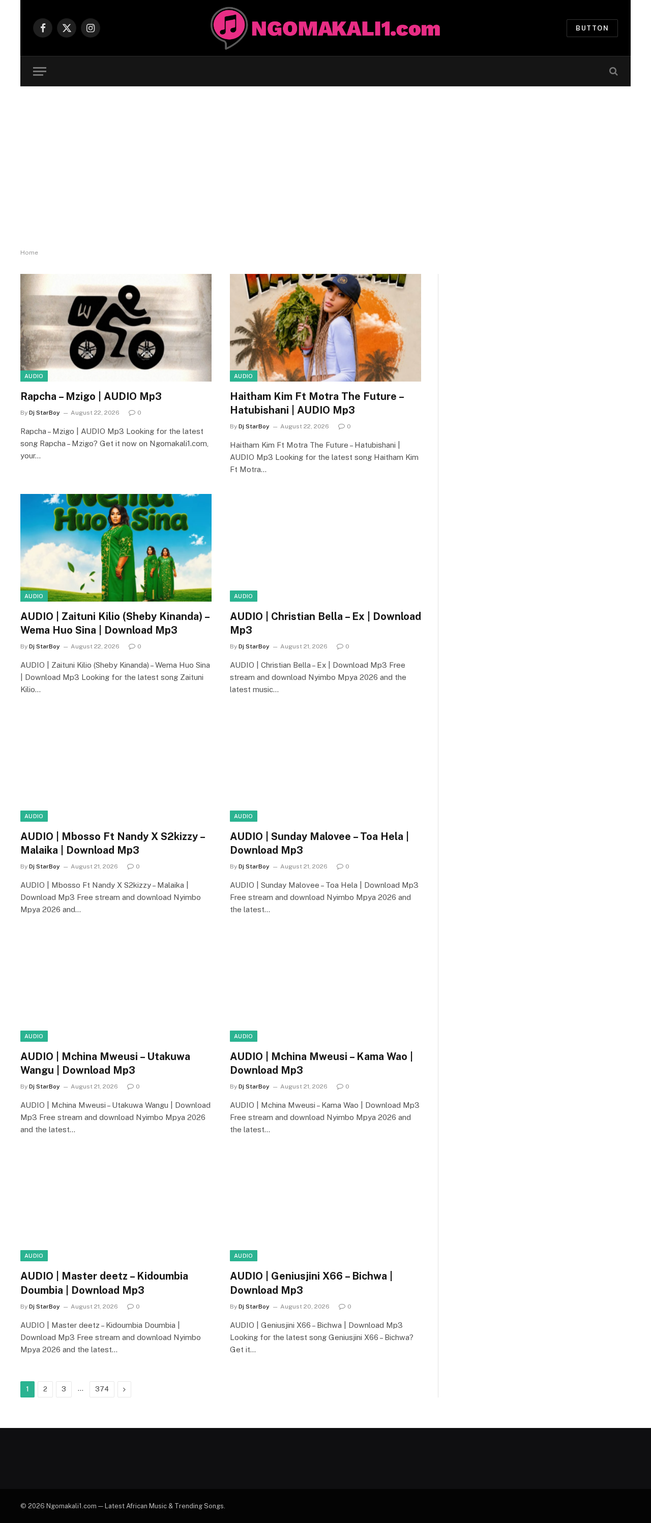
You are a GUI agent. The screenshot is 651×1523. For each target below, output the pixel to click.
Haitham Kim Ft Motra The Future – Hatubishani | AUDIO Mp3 (316, 403)
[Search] (612, 71)
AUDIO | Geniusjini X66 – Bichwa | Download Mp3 (311, 1283)
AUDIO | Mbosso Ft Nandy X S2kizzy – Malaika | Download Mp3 (112, 843)
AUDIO (34, 376)
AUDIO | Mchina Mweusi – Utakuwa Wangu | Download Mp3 (105, 1063)
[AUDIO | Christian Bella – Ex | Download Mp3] (325, 548)
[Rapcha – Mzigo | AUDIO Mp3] (116, 328)
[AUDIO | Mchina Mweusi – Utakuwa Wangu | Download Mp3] (116, 988)
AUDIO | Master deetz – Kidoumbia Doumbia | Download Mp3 (104, 1283)
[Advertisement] (325, 168)
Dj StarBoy (44, 412)
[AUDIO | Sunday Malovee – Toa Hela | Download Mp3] (325, 768)
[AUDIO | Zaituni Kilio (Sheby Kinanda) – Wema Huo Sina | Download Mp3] (116, 548)
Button (592, 28)
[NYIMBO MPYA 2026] (326, 28)
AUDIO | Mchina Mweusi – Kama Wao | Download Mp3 (321, 1063)
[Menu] (39, 71)
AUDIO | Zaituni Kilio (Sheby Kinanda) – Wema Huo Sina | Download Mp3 (114, 623)
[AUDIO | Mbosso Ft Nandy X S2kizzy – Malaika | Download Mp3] (116, 768)
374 (102, 1389)
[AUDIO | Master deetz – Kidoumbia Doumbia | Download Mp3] (116, 1208)
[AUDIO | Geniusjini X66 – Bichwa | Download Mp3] (325, 1208)
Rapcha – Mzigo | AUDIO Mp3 (91, 396)
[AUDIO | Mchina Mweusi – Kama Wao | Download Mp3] (325, 988)
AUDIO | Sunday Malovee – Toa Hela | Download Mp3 (319, 843)
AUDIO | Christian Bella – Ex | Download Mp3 (325, 623)
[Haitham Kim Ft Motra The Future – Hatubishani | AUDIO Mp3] (325, 328)
